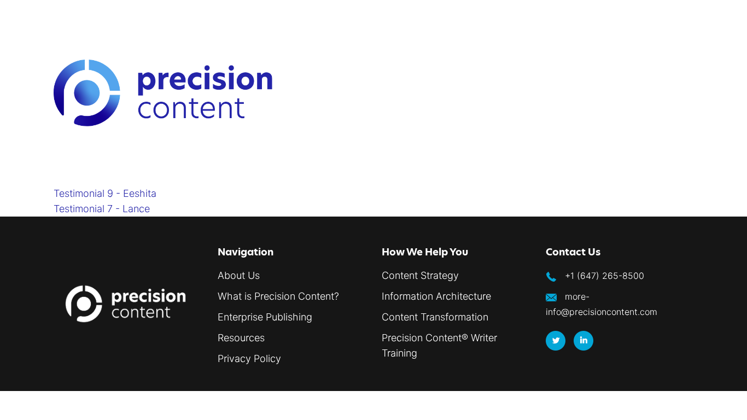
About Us (239, 275)
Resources (241, 337)
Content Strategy (420, 275)
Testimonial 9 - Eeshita (105, 193)
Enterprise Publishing (265, 317)
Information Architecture (436, 296)
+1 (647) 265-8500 (604, 275)
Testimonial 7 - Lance (102, 208)
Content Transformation (435, 317)
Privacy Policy (249, 358)
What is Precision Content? (278, 296)
